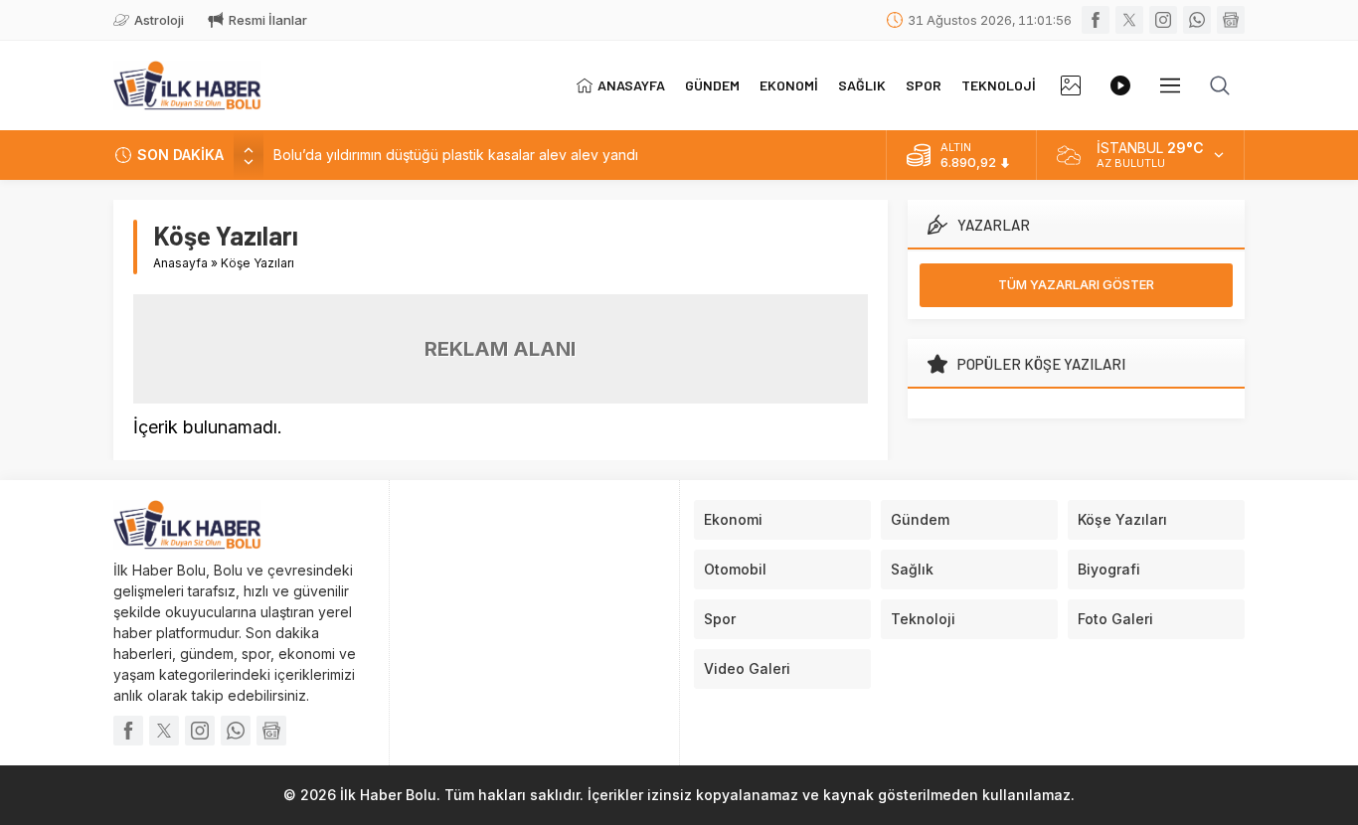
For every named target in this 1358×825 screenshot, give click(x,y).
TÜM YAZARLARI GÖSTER (1076, 284)
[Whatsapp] (1197, 20)
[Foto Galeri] (1071, 85)
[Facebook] (1095, 20)
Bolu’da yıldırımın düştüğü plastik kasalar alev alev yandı (455, 154)
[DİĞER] (1170, 85)
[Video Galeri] (1120, 85)
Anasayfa (180, 262)
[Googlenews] (1231, 20)
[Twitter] (1129, 20)
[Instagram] (1163, 20)
